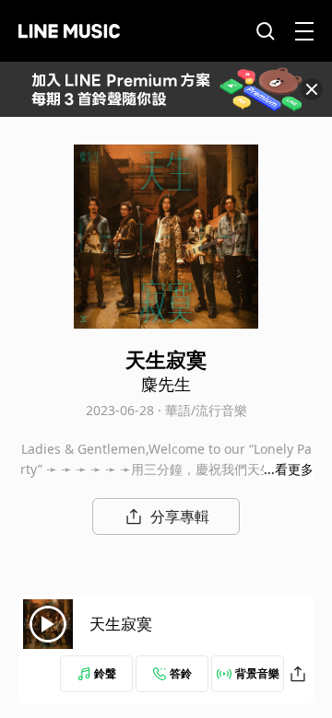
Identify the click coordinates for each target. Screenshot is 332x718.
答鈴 (181, 673)
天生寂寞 (120, 623)
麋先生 (166, 384)
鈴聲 (105, 673)
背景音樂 (257, 673)
